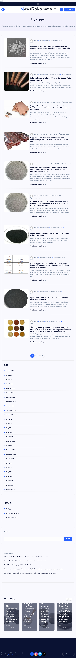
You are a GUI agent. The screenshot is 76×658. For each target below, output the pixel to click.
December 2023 (10, 489)
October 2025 (10, 406)
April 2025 (9, 432)
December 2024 (10, 450)
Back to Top (69, 654)
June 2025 (9, 423)
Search (7, 532)
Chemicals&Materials (12, 513)
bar (41, 134)
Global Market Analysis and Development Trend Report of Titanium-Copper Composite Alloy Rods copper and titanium (49, 265)
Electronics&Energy (12, 517)
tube (46, 74)
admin (36, 40)
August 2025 (10, 414)
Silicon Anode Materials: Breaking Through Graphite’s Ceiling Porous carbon (26, 556)
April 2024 (9, 476)
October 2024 (10, 458)
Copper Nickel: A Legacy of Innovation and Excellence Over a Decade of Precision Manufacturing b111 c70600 (51, 108)
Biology (8, 509)
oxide (47, 227)
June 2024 (9, 467)
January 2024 (10, 485)
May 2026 (9, 379)
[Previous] (67, 599)
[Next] (70, 599)
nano (46, 164)
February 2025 (10, 441)
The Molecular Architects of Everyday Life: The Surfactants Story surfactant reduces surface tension (33, 569)
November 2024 (11, 454)
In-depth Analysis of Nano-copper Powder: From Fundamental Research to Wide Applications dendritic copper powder (48, 169)
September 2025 (11, 410)
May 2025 (9, 428)
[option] (11, 617)
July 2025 (9, 419)
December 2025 (10, 397)
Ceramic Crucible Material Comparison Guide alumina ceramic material (25, 560)
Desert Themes (12, 655)
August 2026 (10, 370)
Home (38, 24)
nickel (47, 102)
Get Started (69, 9)
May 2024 (9, 472)
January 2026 (10, 392)
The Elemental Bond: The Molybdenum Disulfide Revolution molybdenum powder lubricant (64, 611)
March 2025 (9, 436)
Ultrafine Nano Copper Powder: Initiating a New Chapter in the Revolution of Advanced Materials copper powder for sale (49, 203)
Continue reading (37, 63)
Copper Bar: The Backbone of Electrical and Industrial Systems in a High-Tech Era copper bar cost (49, 139)
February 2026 (10, 388)
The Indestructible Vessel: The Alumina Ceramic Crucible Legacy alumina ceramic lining (30, 573)
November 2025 (11, 401)
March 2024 (9, 480)
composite (43, 257)
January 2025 (10, 445)
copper (42, 40)
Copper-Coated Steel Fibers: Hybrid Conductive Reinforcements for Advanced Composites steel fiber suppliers (39, 26)
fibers (47, 40)
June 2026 (9, 375)
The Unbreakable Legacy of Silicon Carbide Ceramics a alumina (23, 565)
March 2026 (9, 384)
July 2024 (9, 463)
